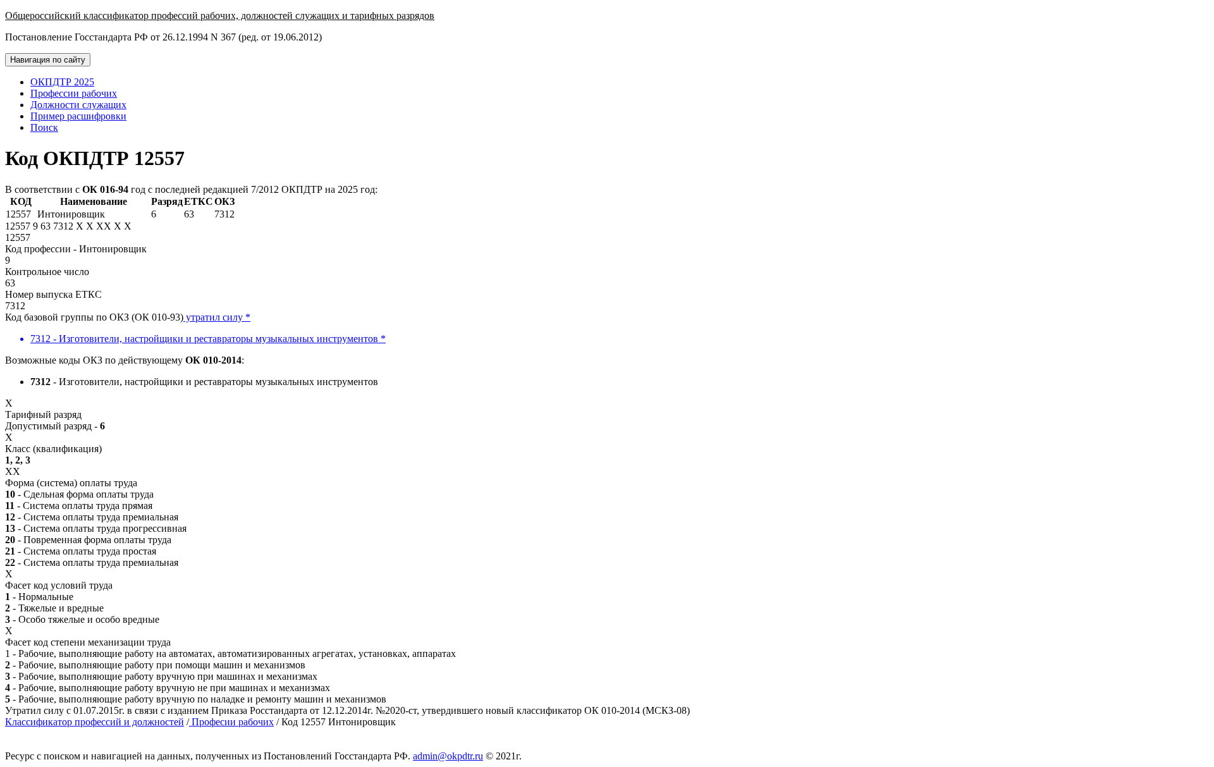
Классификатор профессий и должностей (94, 721)
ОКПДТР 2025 (62, 82)
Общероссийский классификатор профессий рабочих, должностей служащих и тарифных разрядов (219, 15)
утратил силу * (216, 317)
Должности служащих (78, 104)
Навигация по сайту (47, 59)
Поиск (44, 127)
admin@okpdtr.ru (448, 756)
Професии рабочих (231, 721)
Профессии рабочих (73, 93)
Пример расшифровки (78, 116)
